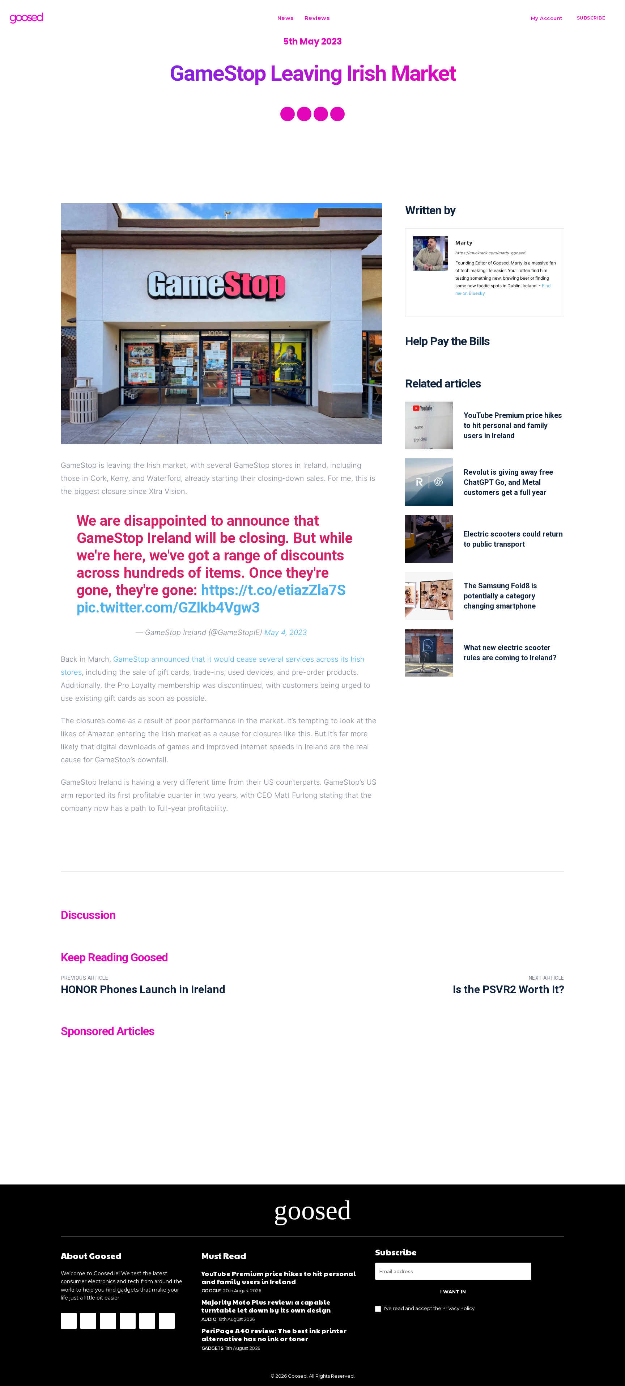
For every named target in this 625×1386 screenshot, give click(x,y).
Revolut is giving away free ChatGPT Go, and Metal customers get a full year (508, 482)
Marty (463, 242)
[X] (304, 114)
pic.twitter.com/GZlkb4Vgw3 (168, 607)
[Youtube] (521, 303)
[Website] (510, 303)
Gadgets (212, 1348)
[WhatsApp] (337, 114)
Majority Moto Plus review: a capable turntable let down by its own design (266, 1305)
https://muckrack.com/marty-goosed (490, 252)
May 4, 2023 (285, 632)
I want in (453, 1291)
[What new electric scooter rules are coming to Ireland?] (429, 653)
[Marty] (430, 272)
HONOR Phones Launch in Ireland (143, 989)
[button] (344, 18)
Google (211, 1290)
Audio (209, 1319)
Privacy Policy (458, 1308)
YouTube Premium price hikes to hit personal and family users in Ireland (513, 425)
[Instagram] (468, 303)
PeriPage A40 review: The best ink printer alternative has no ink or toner (274, 1334)
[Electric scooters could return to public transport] (429, 539)
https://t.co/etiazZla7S (273, 590)
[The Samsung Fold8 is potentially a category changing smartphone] (429, 596)
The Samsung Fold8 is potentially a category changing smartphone (500, 595)
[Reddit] (489, 303)
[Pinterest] (321, 114)
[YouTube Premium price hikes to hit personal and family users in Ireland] (429, 425)
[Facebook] (287, 114)
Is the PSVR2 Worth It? (508, 989)
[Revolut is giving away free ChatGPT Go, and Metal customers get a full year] (429, 482)
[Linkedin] (479, 303)
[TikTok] (500, 303)
